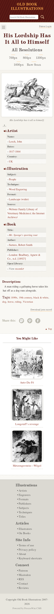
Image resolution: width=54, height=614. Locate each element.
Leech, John (15, 141)
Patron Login (45, 26)
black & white (40, 297)
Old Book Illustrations (29, 599)
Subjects (24, 508)
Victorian (28, 301)
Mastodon (25, 575)
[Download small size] (4, 126)
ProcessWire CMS (32, 608)
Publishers (25, 503)
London (13, 255)
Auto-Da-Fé (27, 382)
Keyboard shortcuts (30, 558)
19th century (25, 297)
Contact (23, 583)
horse (11, 301)
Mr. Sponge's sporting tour (23, 235)
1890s (14, 297)
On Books (25, 533)
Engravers (25, 495)
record (18, 268)
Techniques (25, 512)
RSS (21, 579)
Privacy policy (27, 549)
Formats (24, 499)
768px (13, 58)
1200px (41, 58)
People (12, 179)
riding (18, 301)
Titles (22, 516)
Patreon (23, 570)
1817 (11, 151)
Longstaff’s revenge (27, 424)
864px (27, 58)
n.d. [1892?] (19, 258)
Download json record (41, 309)
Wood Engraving (18, 189)
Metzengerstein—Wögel (27, 465)
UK (11, 161)
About (22, 554)
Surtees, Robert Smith (20, 245)
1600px (19, 65)
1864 (17, 151)
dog (4, 301)
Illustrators (25, 529)
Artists (23, 490)
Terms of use (26, 545)
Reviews (24, 588)
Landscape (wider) (19, 199)
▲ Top (48, 328)
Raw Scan (34, 65)
